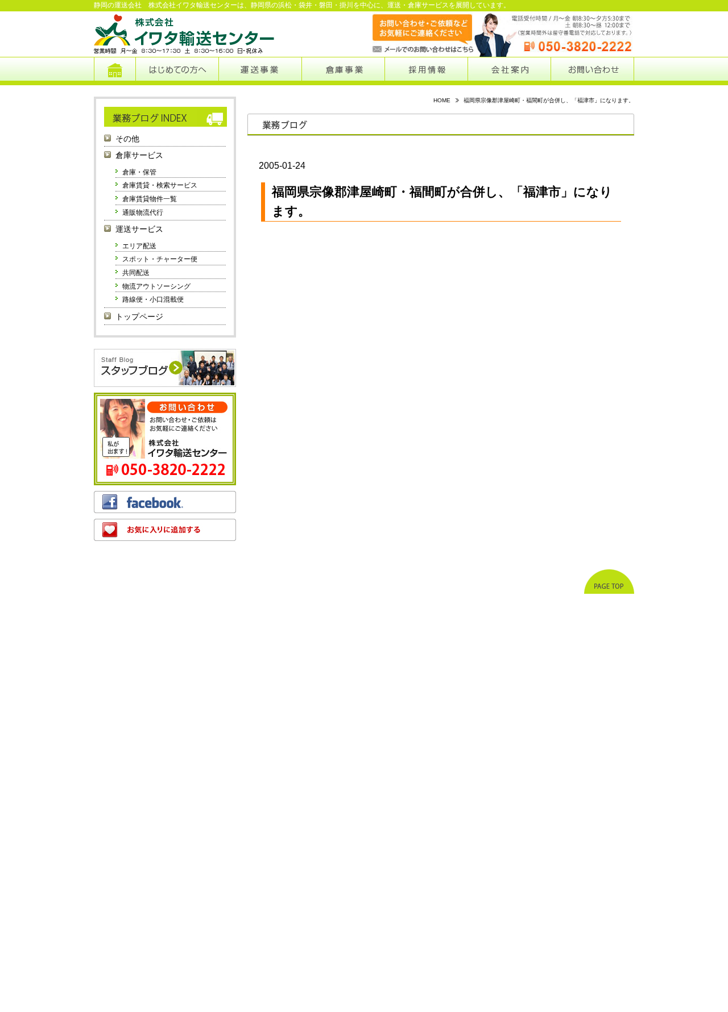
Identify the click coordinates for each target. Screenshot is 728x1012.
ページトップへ (609, 581)
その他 (127, 139)
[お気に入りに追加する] (165, 530)
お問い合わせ (592, 71)
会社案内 (509, 71)
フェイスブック (165, 502)
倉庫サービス (139, 155)
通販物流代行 (142, 212)
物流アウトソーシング (156, 286)
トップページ (114, 71)
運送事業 (259, 71)
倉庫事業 (343, 71)
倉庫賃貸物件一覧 (149, 199)
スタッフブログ (165, 368)
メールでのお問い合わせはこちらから (411, 34)
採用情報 (426, 71)
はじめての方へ (176, 71)
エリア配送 (139, 246)
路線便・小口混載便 (153, 299)
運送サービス (139, 229)
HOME (441, 100)
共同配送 (136, 273)
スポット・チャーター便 (159, 259)
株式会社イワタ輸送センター (185, 34)
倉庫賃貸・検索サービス (159, 185)
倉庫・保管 (139, 172)
